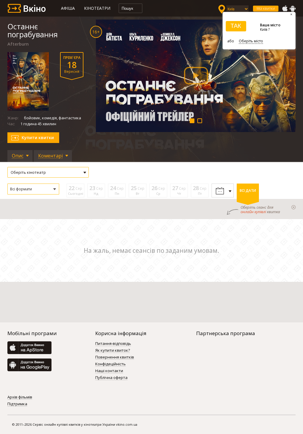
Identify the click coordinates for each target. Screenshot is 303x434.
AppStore (285, 8)
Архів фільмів (19, 397)
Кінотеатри (97, 8)
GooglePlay (293, 8)
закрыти (293, 207)
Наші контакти (109, 371)
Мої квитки (266, 8)
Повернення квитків (114, 357)
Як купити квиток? (112, 350)
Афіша (68, 8)
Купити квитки (38, 137)
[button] (33, 189)
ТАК (236, 25)
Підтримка (17, 404)
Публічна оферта (111, 377)
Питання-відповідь (113, 343)
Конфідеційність (110, 364)
